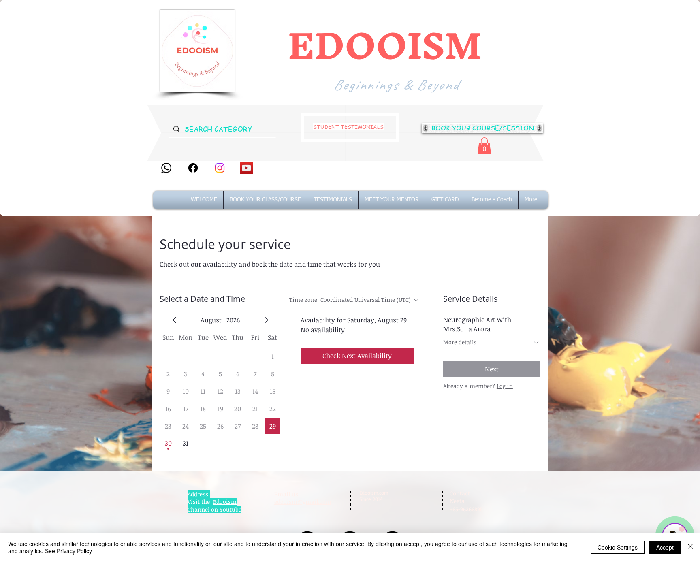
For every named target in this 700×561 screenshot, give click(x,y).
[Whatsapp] (166, 168)
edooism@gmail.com (302, 502)
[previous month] (174, 320)
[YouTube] (246, 168)
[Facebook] (193, 168)
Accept (665, 547)
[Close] (690, 547)
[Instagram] (219, 168)
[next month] (266, 320)
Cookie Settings (618, 547)
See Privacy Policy (68, 551)
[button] (484, 145)
